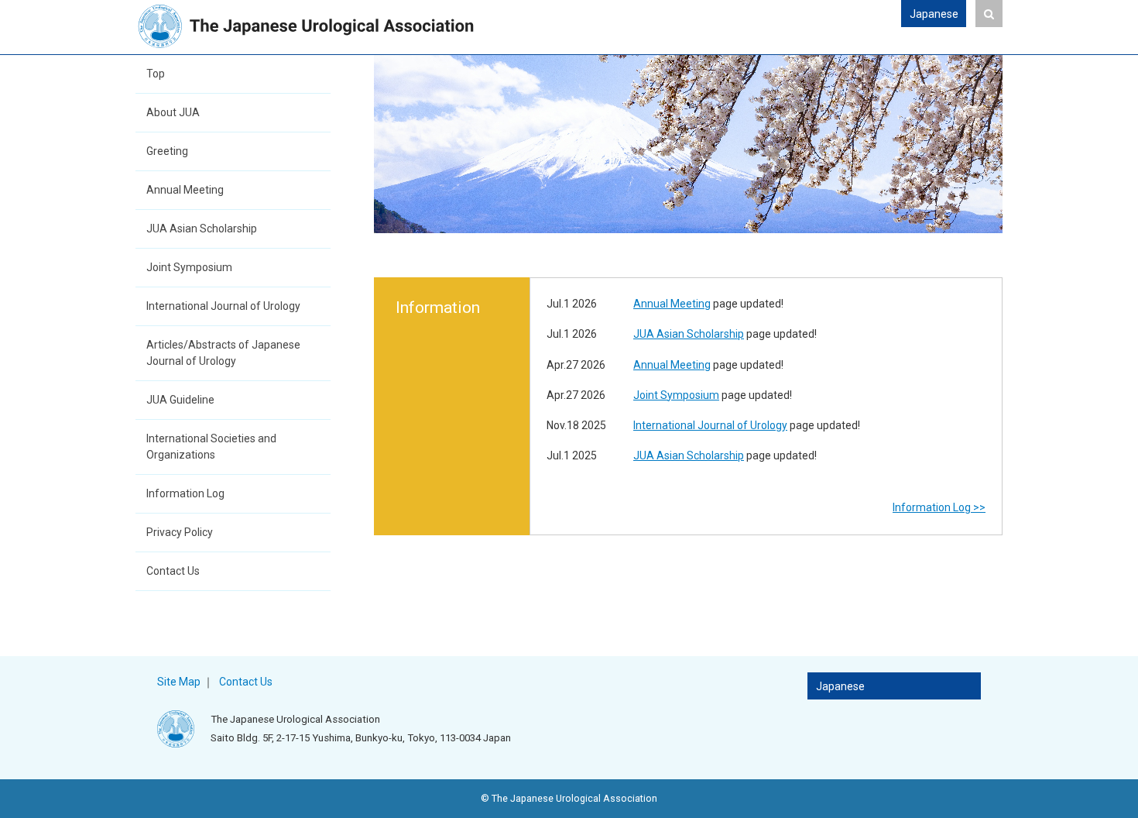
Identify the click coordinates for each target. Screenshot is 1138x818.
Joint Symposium (189, 267)
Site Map (179, 681)
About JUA (173, 112)
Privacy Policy (179, 532)
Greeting (167, 151)
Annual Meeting (185, 190)
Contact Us (173, 571)
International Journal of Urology (223, 306)
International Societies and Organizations (211, 446)
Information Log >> (939, 507)
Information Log (185, 493)
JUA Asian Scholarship (201, 228)
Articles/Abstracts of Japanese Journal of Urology (223, 353)
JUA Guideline (180, 400)
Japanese (934, 14)
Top (155, 73)
